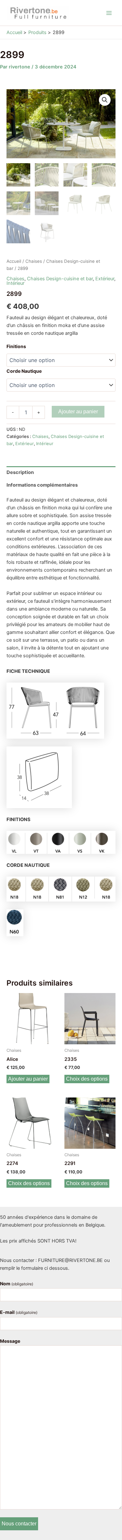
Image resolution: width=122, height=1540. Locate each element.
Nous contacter (19, 1523)
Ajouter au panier (78, 411)
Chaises (33, 261)
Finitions (16, 346)
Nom (16, 1283)
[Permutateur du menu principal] (108, 12)
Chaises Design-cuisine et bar (60, 279)
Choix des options (87, 1079)
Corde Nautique (24, 371)
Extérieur (104, 279)
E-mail (18, 1312)
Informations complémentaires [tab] (42, 485)
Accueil (14, 261)
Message (10, 1341)
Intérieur (15, 283)
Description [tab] (20, 472)
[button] (105, 100)
